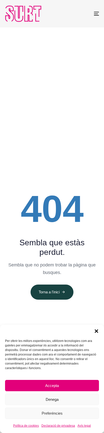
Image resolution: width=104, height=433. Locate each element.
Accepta (52, 385)
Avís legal (84, 425)
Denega (52, 399)
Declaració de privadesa (58, 425)
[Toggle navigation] (83, 13)
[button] (96, 331)
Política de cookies (26, 425)
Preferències (52, 413)
